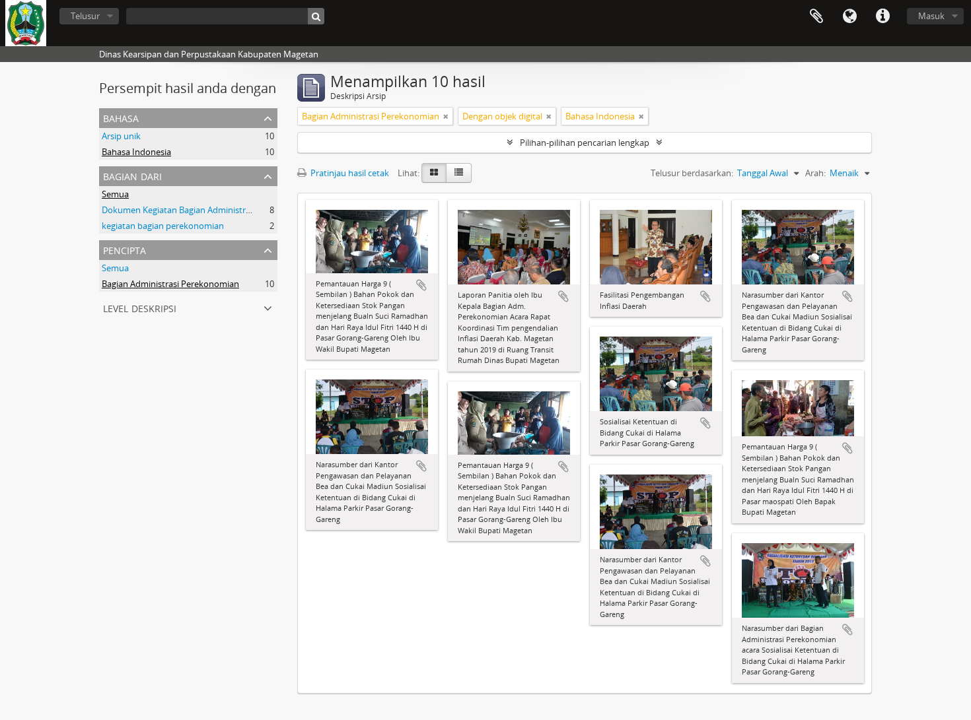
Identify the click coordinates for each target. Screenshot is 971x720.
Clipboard (816, 16)
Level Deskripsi (139, 307)
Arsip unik (121, 136)
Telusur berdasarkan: (692, 173)
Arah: (815, 173)
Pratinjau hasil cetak (348, 173)
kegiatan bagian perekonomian (163, 226)
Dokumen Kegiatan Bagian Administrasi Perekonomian (209, 210)
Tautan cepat (882, 16)
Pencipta (124, 249)
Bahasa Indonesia (136, 152)
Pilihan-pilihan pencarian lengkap (584, 142)
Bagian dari (132, 175)
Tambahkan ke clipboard (421, 285)
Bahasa (849, 16)
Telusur (85, 16)
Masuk (931, 16)
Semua (115, 194)
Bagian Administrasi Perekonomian (170, 284)
